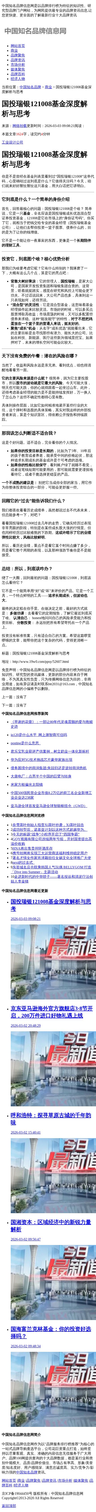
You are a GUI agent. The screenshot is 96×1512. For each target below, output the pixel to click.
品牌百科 (18, 74)
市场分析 (18, 65)
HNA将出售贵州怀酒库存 (33, 848)
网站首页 (18, 46)
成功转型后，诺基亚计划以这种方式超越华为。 (50, 829)
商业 (14, 50)
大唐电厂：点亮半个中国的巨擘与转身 (41, 776)
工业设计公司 (12, 142)
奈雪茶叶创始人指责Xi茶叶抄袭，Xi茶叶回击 (48, 825)
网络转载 (20, 126)
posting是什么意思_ (26, 743)
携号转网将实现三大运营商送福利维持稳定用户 (50, 853)
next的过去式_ (24, 862)
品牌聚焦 (18, 55)
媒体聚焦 (18, 69)
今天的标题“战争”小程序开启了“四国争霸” (46, 834)
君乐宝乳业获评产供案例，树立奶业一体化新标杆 (50, 751)
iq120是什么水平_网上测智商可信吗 (39, 735)
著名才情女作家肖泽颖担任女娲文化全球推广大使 (52, 858)
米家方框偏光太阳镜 (27, 784)
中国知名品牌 (30, 87)
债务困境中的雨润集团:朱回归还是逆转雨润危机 (49, 768)
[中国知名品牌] (35, 38)
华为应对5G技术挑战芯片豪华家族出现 (41, 760)
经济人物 (18, 79)
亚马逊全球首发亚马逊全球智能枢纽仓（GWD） (49, 806)
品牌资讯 (18, 60)
